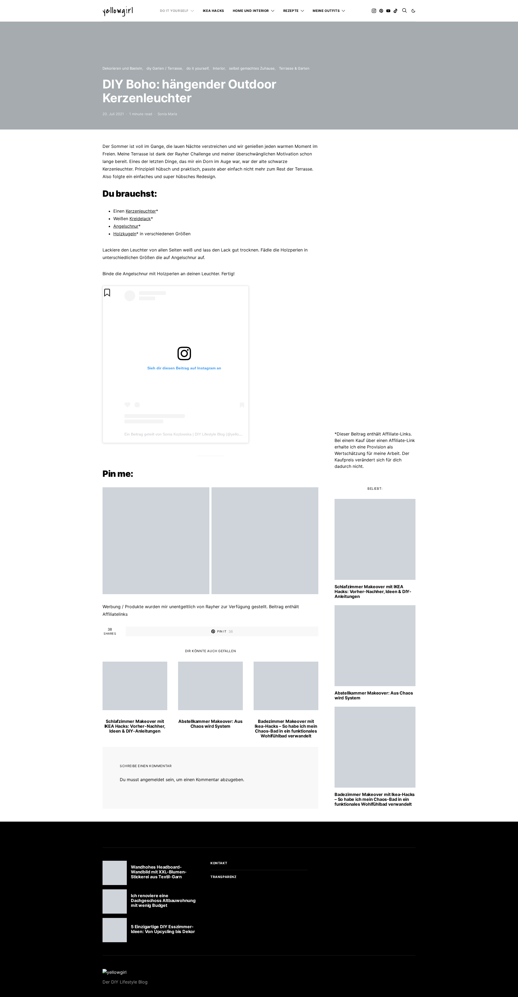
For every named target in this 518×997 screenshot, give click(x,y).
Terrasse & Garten (294, 68)
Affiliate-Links (396, 434)
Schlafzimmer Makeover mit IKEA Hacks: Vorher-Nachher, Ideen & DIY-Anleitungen (135, 726)
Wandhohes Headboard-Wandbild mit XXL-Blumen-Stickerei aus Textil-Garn (159, 871)
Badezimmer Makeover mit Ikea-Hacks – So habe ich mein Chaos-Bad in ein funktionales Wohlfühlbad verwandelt (286, 729)
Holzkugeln (124, 233)
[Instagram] (374, 11)
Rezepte (291, 11)
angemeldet (152, 779)
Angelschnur (125, 226)
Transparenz (223, 877)
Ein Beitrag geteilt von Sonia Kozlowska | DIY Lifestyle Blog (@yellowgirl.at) (188, 434)
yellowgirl (118, 10)
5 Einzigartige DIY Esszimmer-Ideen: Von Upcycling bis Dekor (163, 929)
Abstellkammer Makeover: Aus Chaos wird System (210, 724)
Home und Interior (251, 11)
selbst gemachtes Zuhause (252, 68)
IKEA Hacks (213, 11)
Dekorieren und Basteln (122, 68)
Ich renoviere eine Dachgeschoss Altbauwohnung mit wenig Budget (163, 900)
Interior (219, 68)
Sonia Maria (167, 114)
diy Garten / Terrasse (164, 68)
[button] (413, 11)
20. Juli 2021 (113, 114)
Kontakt (218, 863)
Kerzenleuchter (141, 211)
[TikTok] (395, 11)
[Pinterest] (381, 11)
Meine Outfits (326, 11)
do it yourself (174, 11)
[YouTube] (388, 11)
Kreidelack (140, 218)
